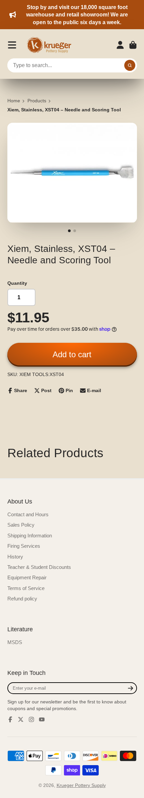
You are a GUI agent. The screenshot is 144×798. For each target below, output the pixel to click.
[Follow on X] (21, 719)
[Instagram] (31, 719)
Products (36, 100)
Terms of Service (26, 588)
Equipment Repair (27, 577)
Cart (133, 45)
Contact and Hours (28, 514)
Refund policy (22, 598)
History (15, 557)
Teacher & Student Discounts (39, 567)
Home (13, 100)
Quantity (17, 283)
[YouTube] (42, 719)
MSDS (14, 642)
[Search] (130, 65)
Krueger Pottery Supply (81, 785)
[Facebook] (10, 719)
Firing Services (23, 546)
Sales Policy (20, 525)
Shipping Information (29, 535)
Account (120, 45)
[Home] (51, 45)
